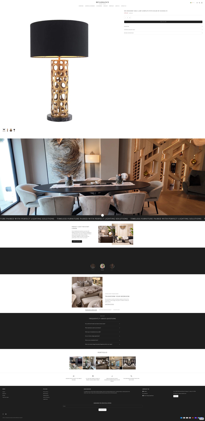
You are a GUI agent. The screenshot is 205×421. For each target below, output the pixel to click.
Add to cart (163, 21)
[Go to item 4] (14, 130)
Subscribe (102, 409)
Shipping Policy (46, 395)
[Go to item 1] (4, 130)
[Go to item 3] (10, 130)
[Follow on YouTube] (5, 414)
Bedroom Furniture (91, 309)
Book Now (175, 396)
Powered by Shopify (19, 417)
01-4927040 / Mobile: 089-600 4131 (179, 393)
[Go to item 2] (7, 130)
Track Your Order (6, 397)
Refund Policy (45, 393)
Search (4, 391)
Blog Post (4, 393)
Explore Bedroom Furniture (109, 304)
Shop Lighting (77, 241)
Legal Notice (45, 399)
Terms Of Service (46, 397)
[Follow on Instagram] (3, 414)
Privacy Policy (45, 391)
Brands (4, 395)
